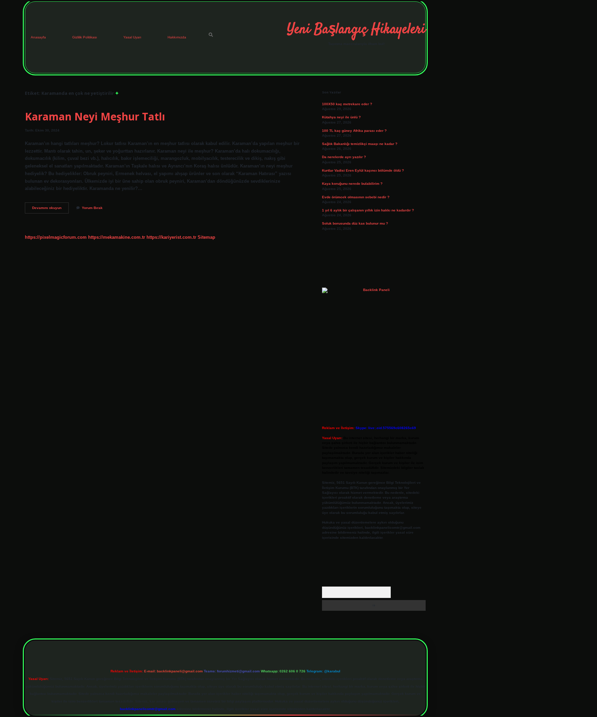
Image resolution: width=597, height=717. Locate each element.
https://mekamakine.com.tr (116, 237)
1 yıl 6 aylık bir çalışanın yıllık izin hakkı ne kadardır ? (368, 210)
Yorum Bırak (92, 208)
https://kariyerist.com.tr (171, 237)
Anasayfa (38, 37)
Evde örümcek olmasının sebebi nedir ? (355, 197)
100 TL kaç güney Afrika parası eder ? (354, 131)
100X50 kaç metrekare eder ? (347, 104)
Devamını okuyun (50, 210)
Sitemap (206, 237)
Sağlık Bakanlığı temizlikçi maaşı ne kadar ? (359, 144)
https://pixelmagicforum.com (56, 237)
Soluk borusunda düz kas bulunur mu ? (355, 223)
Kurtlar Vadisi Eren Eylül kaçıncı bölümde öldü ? (363, 170)
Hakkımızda (177, 37)
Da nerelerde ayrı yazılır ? (344, 157)
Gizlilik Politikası (84, 37)
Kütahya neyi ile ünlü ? (341, 117)
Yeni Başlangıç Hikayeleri (356, 30)
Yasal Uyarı (132, 37)
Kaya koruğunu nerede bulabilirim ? (352, 183)
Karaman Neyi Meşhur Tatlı (95, 116)
